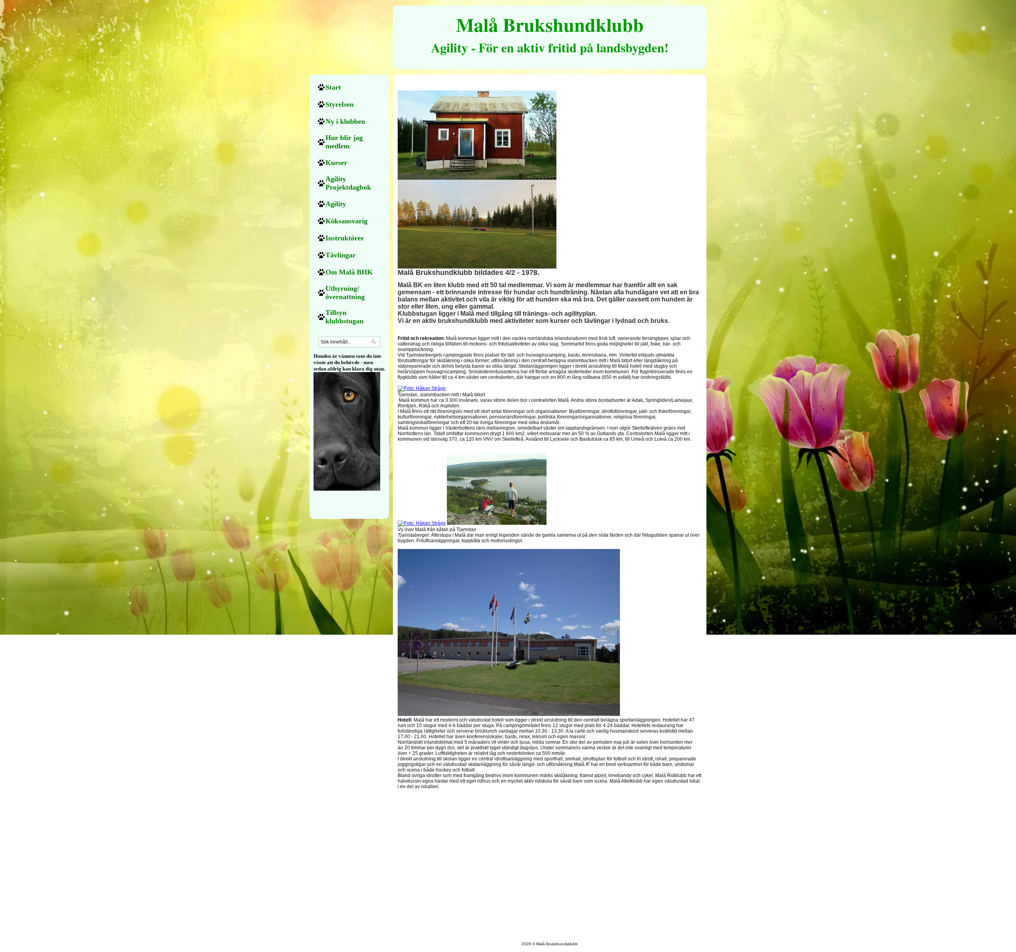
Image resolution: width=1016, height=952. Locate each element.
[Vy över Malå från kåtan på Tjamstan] (422, 523)
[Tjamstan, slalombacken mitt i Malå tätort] (422, 388)
